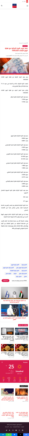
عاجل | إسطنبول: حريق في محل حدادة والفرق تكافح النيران (15, 1)
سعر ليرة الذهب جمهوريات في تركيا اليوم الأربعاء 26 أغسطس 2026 (21, 354)
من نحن (11, 427)
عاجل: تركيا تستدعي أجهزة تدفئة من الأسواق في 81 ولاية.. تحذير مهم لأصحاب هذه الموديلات (7, 338)
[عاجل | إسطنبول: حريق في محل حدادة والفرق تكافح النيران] (21, 392)
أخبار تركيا (21, 43)
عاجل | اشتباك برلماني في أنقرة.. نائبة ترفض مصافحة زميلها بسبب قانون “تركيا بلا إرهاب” (8, 414)
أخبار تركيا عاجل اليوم (8, 268)
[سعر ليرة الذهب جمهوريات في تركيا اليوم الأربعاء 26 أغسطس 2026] (21, 347)
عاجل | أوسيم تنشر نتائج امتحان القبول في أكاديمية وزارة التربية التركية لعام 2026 (7, 398)
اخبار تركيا (24, 271)
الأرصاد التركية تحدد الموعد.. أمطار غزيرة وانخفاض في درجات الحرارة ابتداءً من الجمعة (21, 337)
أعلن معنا (7, 427)
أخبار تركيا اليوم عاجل (21, 268)
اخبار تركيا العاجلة (14, 271)
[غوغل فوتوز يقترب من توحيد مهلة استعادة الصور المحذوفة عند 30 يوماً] (21, 407)
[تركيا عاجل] (14, 6)
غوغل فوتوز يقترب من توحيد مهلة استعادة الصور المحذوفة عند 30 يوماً (22, 413)
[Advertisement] (14, 25)
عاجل (25, 276)
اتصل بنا (22, 427)
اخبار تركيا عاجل (22, 273)
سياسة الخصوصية (16, 427)
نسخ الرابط (5, 281)
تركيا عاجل (8, 273)
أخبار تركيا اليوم (15, 265)
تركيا (15, 273)
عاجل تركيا (18, 276)
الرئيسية (25, 43)
